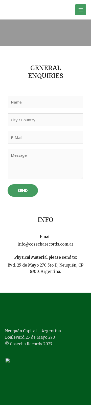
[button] (45, 307)
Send (23, 190)
